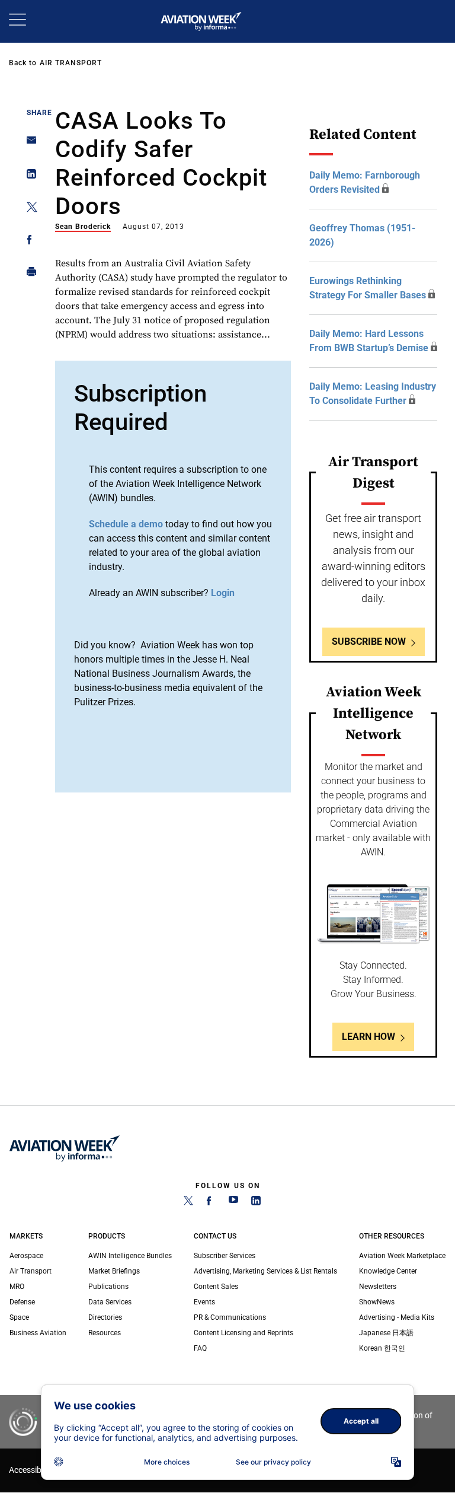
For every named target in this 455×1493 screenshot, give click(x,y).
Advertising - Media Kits (396, 1317)
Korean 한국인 (382, 1348)
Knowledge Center (388, 1271)
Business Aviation (37, 1333)
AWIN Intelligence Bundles (130, 1256)
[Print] (28, 274)
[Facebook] (211, 1203)
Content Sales (216, 1286)
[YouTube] (233, 1203)
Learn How (368, 1036)
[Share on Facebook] (28, 241)
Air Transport (71, 63)
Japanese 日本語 (386, 1333)
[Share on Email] (28, 143)
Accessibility (31, 1470)
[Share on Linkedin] (28, 176)
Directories (105, 1317)
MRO (16, 1286)
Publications (108, 1286)
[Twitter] (188, 1203)
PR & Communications (230, 1317)
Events (204, 1302)
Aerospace (26, 1256)
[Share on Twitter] (28, 209)
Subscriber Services (224, 1256)
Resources (104, 1333)
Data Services (110, 1302)
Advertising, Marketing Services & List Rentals (265, 1271)
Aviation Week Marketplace (402, 1256)
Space (19, 1317)
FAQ (200, 1348)
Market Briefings (114, 1271)
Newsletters (377, 1286)
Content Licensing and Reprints (243, 1333)
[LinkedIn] (256, 1203)
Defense (22, 1302)
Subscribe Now (369, 641)
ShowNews (377, 1302)
